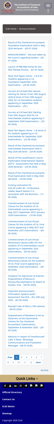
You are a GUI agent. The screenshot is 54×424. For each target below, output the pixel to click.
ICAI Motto (8, 406)
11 (25, 362)
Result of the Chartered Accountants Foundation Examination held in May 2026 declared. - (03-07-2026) (26, 45)
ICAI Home (11, 28)
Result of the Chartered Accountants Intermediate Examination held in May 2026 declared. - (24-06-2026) (26, 148)
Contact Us (8, 399)
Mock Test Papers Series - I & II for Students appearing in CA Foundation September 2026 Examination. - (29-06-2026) (25, 80)
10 (18, 362)
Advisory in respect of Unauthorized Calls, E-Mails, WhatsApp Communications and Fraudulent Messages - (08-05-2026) (26, 341)
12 (31, 362)
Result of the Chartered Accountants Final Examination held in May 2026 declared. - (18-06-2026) (26, 175)
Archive (44, 370)
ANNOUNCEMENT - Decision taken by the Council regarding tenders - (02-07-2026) (27, 57)
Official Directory (12, 392)
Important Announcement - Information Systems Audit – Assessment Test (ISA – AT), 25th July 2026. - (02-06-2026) (26, 295)
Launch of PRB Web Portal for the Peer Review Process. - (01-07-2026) (25, 68)
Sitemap (7, 413)
